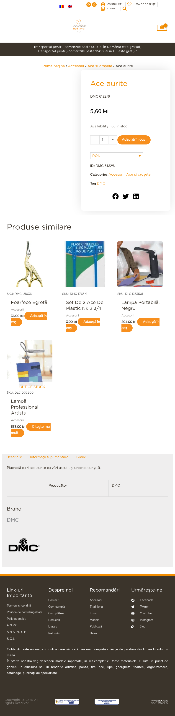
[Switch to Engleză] (70, 7)
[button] (116, 196)
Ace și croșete (138, 174)
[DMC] (24, 545)
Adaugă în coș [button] (29, 319)
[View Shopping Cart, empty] (162, 28)
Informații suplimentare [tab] (49, 457)
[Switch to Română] (61, 7)
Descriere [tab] (14, 457)
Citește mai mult (31, 430)
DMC (101, 183)
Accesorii (116, 174)
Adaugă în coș (133, 139)
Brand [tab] (81, 457)
